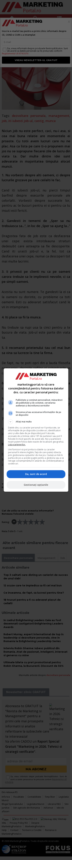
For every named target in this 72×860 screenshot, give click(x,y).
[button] (36, 421)
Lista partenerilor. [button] (17, 444)
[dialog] (36, 430)
